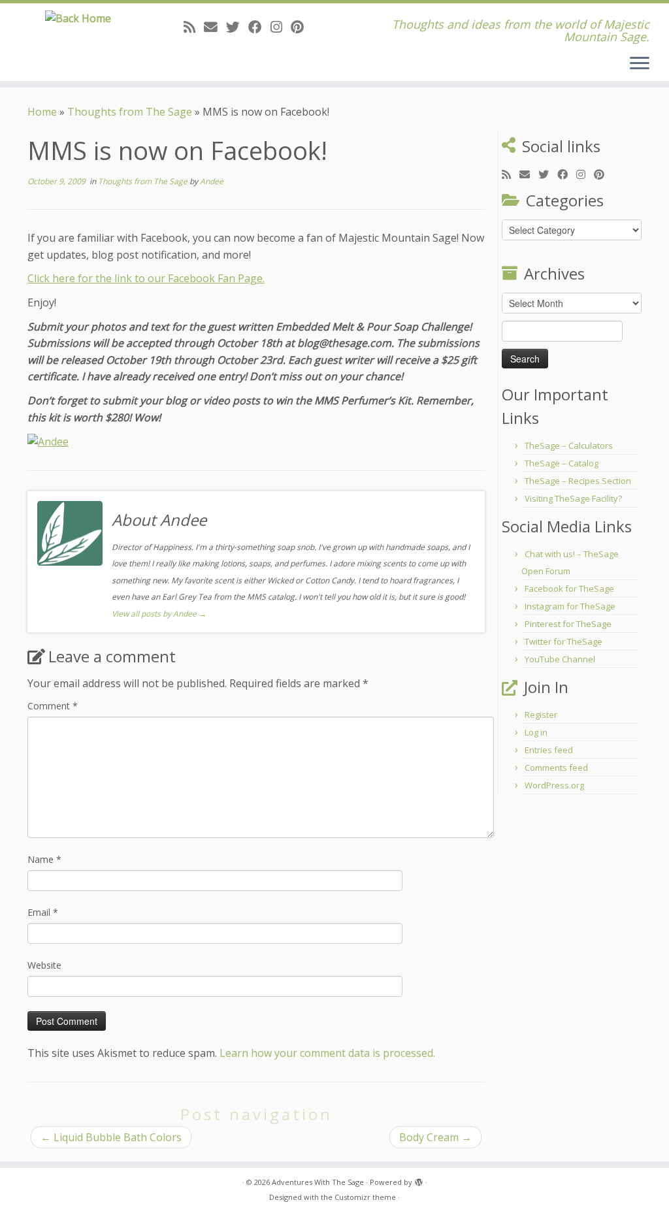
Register (541, 714)
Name (44, 859)
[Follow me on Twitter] (237, 27)
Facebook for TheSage (569, 588)
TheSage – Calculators (569, 445)
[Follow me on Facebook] (259, 27)
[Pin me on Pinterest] (301, 27)
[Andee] (48, 441)
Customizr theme (365, 1197)
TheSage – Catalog (561, 463)
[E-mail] (215, 27)
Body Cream (435, 1137)
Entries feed (549, 750)
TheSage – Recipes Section (578, 481)
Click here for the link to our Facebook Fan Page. (146, 278)
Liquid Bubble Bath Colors (111, 1137)
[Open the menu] (639, 64)
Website (44, 965)
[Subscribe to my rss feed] (194, 27)
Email (42, 912)
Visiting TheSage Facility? (573, 498)
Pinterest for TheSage (568, 624)
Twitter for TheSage (563, 641)
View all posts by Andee (159, 613)
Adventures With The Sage (318, 1182)
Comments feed (556, 767)
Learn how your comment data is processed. (327, 1053)
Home (42, 112)
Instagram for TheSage (570, 606)
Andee (211, 181)
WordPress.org (554, 785)
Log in (536, 732)
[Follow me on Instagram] (280, 27)
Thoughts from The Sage (129, 112)
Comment (52, 706)
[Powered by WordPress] (418, 1179)
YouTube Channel (560, 659)
